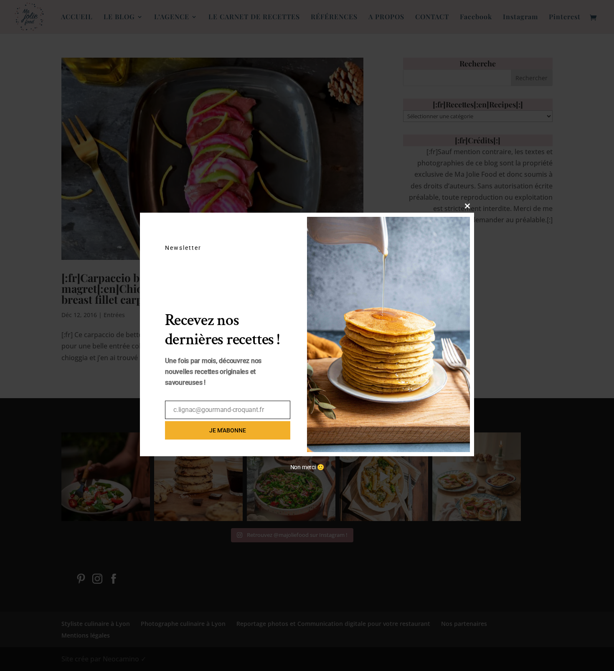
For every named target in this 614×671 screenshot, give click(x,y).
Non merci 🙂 (307, 467)
